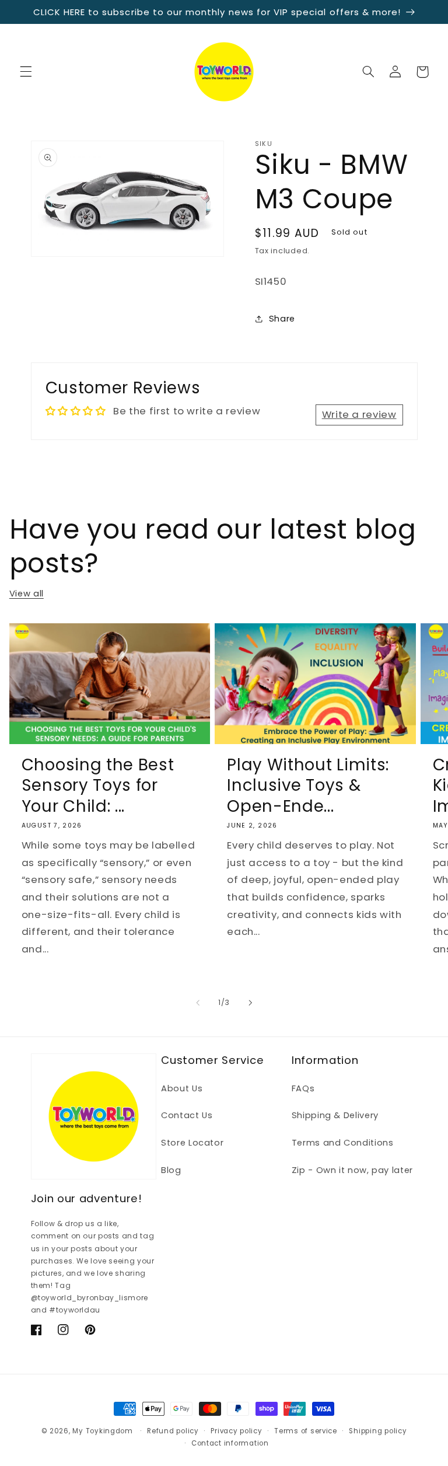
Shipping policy (378, 1431)
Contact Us (186, 1115)
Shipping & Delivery (335, 1115)
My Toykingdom (102, 1431)
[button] (25, 71)
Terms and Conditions (343, 1143)
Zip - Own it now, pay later (352, 1170)
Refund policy (173, 1431)
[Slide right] (250, 1002)
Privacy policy (236, 1431)
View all (26, 593)
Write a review (359, 414)
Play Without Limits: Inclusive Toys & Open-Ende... (308, 785)
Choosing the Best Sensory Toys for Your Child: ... (98, 785)
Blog (171, 1170)
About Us (181, 1088)
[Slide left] (198, 1002)
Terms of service (305, 1431)
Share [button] (282, 318)
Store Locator (192, 1143)
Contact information (230, 1443)
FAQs (303, 1088)
